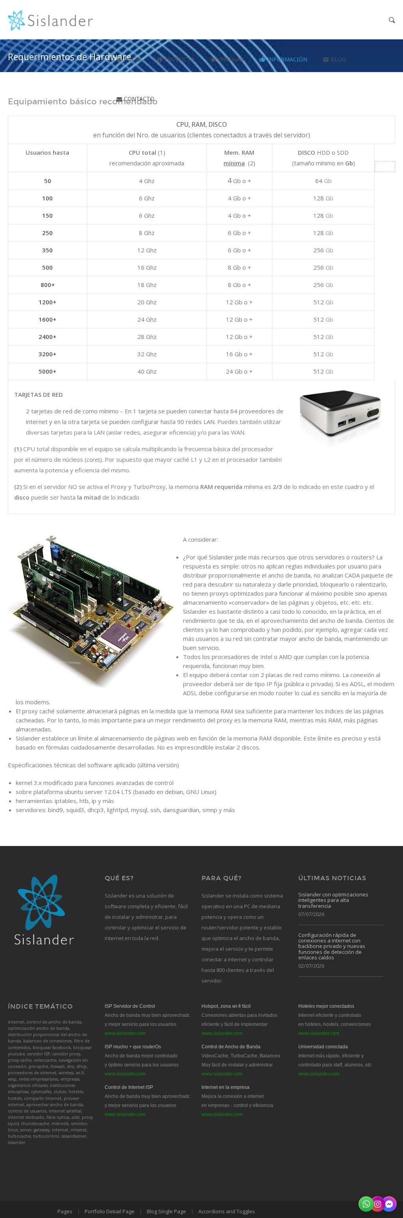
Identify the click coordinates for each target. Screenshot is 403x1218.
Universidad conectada (323, 1047)
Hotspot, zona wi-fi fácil (226, 1006)
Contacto (139, 98)
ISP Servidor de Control (130, 1006)
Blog (338, 59)
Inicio (133, 59)
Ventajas (231, 59)
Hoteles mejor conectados (326, 1006)
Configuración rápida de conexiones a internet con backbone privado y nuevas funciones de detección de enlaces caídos (331, 946)
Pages (64, 1211)
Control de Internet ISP (129, 1087)
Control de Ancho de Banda (231, 1047)
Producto (179, 59)
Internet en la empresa (226, 1087)
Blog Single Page (166, 1211)
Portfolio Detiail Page (110, 1211)
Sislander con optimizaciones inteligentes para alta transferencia (333, 900)
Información (287, 59)
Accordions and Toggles (226, 1211)
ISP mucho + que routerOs (133, 1047)
